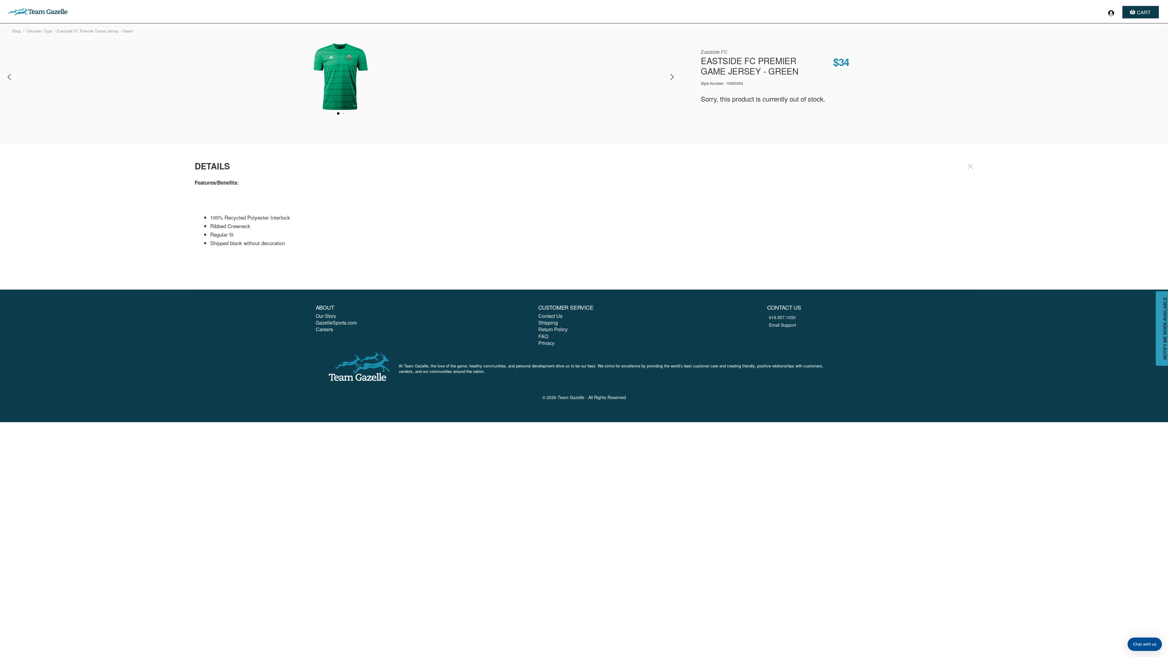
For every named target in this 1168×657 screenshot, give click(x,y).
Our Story (326, 315)
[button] (1145, 644)
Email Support (782, 325)
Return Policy (553, 329)
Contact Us (550, 315)
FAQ (543, 336)
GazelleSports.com (336, 322)
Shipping (548, 322)
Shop (16, 31)
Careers (324, 329)
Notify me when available (1165, 328)
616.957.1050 (782, 317)
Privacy (546, 342)
